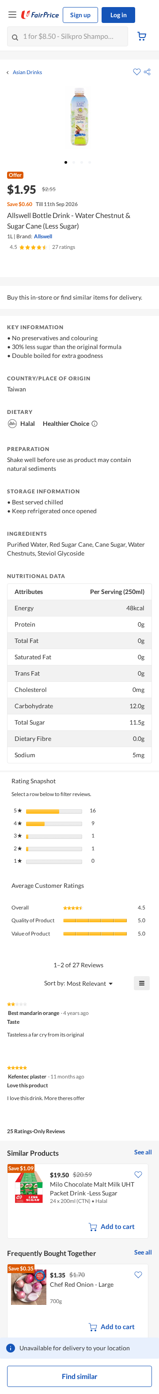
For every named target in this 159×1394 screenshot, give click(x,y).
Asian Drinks (27, 72)
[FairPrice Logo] (40, 15)
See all (143, 1152)
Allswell (43, 236)
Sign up (80, 15)
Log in (118, 15)
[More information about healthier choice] (94, 423)
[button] (147, 72)
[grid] (79, 1202)
